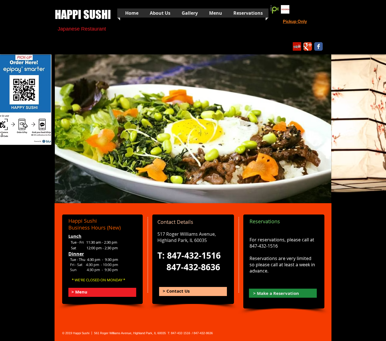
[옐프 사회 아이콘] (297, 46)
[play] (319, 198)
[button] (206, 128)
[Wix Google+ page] (307, 46)
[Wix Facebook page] (318, 46)
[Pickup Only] (274, 9)
